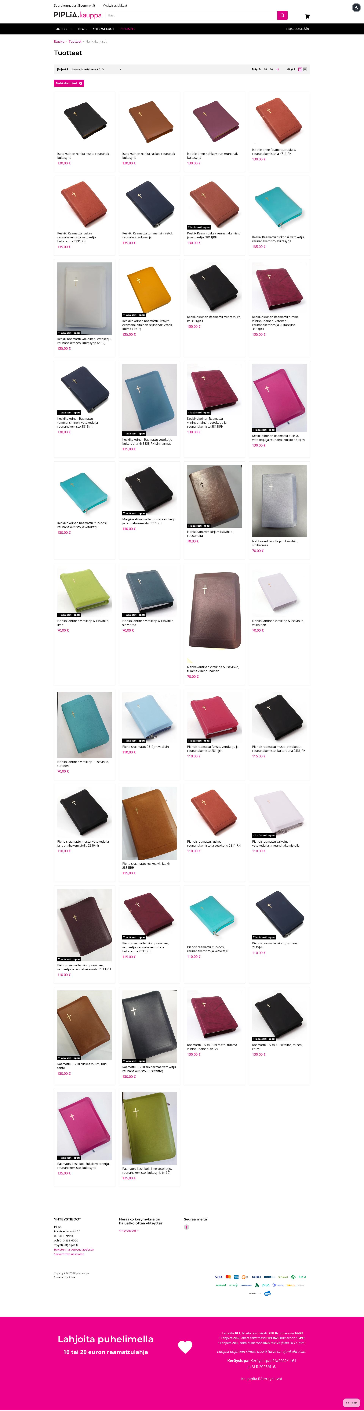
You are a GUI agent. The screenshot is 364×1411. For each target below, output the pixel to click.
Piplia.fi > (128, 29)
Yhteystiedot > (129, 1230)
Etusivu (59, 41)
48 (277, 69)
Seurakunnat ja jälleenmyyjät (74, 5)
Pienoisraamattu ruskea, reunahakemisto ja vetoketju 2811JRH (214, 843)
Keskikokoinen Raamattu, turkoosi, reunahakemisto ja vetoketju (82, 525)
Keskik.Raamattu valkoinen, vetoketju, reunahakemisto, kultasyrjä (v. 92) (84, 341)
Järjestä (62, 69)
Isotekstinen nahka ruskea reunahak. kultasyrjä (149, 156)
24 (265, 69)
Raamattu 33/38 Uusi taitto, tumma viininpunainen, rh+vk (212, 1047)
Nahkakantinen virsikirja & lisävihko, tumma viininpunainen (213, 669)
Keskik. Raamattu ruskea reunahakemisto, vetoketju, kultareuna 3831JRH (76, 237)
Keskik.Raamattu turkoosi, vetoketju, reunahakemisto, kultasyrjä (278, 239)
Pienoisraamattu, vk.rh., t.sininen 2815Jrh (275, 945)
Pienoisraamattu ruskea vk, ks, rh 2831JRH (146, 866)
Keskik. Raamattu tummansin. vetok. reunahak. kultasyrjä (147, 235)
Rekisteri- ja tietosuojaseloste (74, 1249)
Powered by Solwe (64, 1277)
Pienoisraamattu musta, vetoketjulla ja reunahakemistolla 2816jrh (83, 843)
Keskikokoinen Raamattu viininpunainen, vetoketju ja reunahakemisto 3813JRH (207, 422)
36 (271, 69)
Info (81, 29)
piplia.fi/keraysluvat (264, 1378)
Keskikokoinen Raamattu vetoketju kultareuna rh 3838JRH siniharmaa (147, 441)
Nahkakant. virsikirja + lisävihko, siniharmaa (275, 543)
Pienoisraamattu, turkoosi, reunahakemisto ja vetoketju (207, 949)
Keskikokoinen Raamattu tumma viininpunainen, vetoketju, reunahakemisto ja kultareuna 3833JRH (275, 323)
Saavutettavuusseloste (69, 1254)
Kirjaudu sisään (297, 29)
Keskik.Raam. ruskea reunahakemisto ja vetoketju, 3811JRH (213, 235)
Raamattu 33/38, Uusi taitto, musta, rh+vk (277, 1047)
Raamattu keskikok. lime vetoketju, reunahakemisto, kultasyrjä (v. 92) (147, 1171)
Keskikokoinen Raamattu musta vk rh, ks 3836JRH (214, 319)
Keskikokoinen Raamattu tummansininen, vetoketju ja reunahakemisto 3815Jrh (77, 422)
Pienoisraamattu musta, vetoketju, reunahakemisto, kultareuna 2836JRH (279, 749)
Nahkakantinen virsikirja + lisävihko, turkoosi (83, 764)
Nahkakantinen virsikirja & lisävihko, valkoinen (278, 623)
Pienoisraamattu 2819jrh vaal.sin (145, 747)
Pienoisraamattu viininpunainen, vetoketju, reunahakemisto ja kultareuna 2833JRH (145, 947)
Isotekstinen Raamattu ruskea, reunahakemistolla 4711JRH (274, 152)
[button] (356, 7)
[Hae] (282, 15)
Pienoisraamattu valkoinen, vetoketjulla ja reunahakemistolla (276, 843)
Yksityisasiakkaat (115, 5)
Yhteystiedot (103, 29)
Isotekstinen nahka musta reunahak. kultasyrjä (83, 156)
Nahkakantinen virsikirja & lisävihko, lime (83, 623)
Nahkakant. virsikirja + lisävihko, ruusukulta (210, 534)
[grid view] (300, 69)
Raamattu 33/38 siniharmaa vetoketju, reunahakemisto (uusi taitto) (149, 1069)
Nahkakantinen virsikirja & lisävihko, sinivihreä (148, 623)
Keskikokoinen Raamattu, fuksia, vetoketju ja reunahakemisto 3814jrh (278, 438)
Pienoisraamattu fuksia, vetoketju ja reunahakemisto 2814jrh (212, 749)
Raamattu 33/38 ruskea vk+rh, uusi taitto (82, 1066)
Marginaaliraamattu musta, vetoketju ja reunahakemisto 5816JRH (149, 521)
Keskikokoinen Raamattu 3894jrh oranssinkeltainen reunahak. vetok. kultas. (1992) (147, 325)
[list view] (305, 69)
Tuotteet (62, 29)
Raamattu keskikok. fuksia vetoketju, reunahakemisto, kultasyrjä (83, 1166)
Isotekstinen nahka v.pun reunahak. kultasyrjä (212, 156)
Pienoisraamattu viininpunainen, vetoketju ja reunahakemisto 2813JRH (84, 967)
